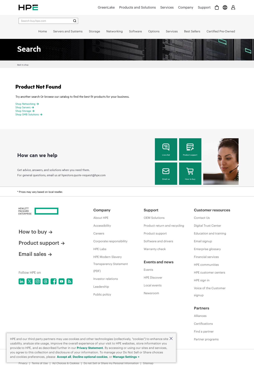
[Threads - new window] (46, 281)
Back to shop (22, 64)
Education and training (210, 233)
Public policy (102, 294)
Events (148, 269)
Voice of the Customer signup (210, 291)
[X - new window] (30, 281)
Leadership (101, 286)
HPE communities (206, 264)
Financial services (206, 257)
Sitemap (148, 363)
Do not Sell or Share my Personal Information (111, 363)
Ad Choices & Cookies (65, 363)
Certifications (203, 323)
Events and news (158, 262)
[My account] (233, 7)
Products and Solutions (137, 7)
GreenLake (106, 7)
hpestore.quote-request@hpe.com (84, 175)
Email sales (32, 254)
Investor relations (105, 279)
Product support (190, 154)
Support (204, 7)
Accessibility (102, 225)
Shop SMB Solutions (27, 114)
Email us (166, 178)
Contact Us (202, 218)
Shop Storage (23, 110)
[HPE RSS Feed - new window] (70, 281)
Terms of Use (40, 363)
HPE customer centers (209, 272)
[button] (171, 339)
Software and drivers (158, 241)
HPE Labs (99, 249)
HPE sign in (202, 280)
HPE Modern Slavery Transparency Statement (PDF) (110, 264)
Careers (98, 233)
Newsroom (151, 293)
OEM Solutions (154, 218)
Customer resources (212, 210)
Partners (201, 308)
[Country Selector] (225, 7)
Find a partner (204, 331)
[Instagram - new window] (38, 281)
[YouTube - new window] (62, 281)
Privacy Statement (90, 348)
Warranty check (155, 249)
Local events (153, 285)
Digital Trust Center (207, 225)
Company (185, 7)
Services (167, 7)
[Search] (74, 21)
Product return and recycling (164, 225)
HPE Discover (153, 277)
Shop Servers (22, 107)
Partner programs (206, 339)
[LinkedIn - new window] (22, 281)
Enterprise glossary (207, 249)
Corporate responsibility (110, 241)
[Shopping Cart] (217, 7)
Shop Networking (25, 103)
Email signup (203, 241)
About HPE (100, 218)
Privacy (23, 363)
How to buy (190, 178)
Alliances (200, 316)
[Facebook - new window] (54, 281)
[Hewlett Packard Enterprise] (28, 7)
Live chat (166, 154)
